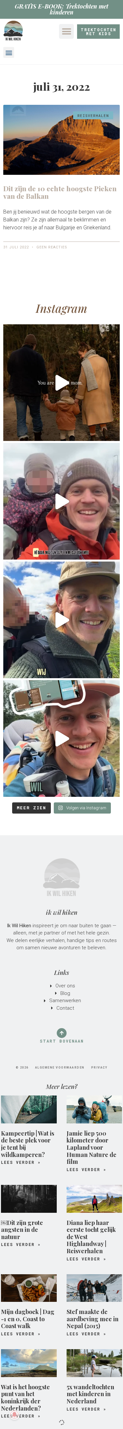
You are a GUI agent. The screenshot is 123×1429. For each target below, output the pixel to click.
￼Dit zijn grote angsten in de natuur (22, 1230)
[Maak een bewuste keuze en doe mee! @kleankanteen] (61, 620)
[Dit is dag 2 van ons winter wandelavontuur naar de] (61, 501)
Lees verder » (21, 1162)
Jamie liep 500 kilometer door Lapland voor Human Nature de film (91, 1147)
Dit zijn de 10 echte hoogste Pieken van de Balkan (59, 192)
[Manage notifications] (14, 1414)
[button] (66, 31)
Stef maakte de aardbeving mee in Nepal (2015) (92, 1319)
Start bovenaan (62, 1041)
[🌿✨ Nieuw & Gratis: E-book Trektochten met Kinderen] (61, 738)
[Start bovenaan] (62, 1033)
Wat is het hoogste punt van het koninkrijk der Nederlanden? (25, 1397)
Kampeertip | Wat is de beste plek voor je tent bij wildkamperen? (27, 1144)
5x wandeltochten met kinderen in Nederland (90, 1394)
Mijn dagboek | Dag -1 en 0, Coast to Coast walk (27, 1319)
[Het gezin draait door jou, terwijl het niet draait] (61, 382)
